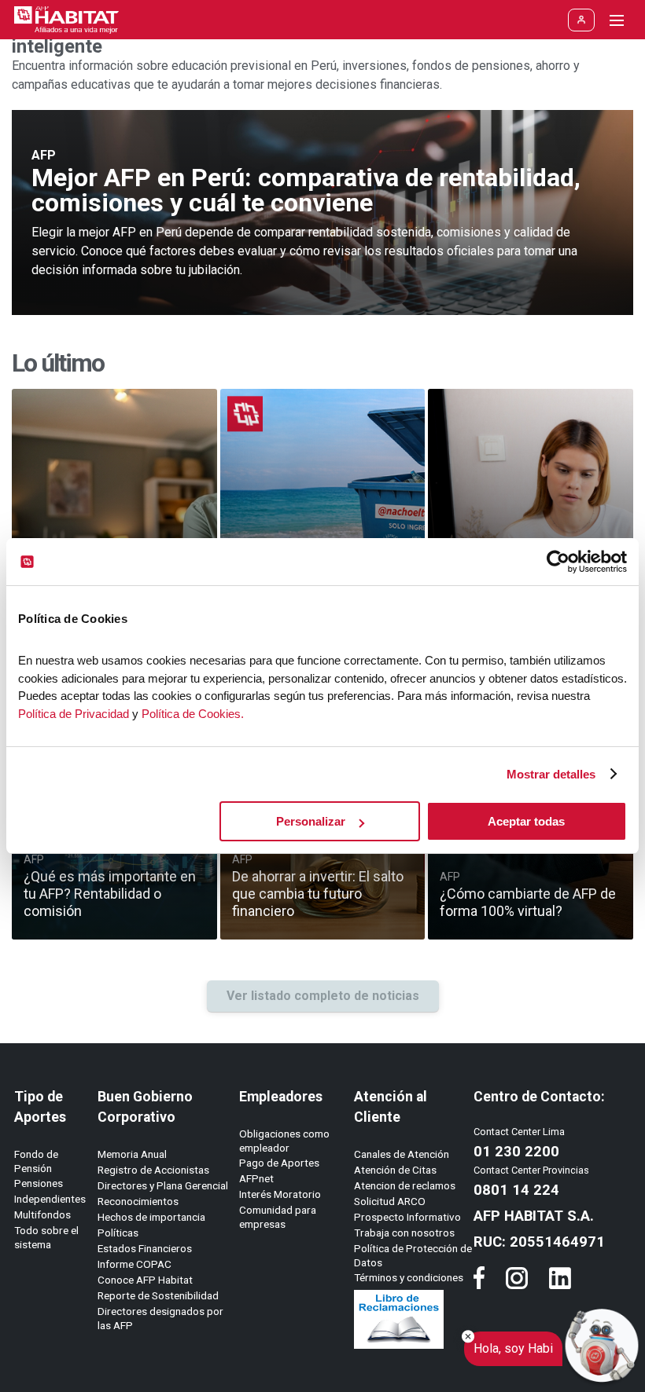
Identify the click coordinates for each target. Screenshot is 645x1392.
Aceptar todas (526, 821)
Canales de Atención (401, 1154)
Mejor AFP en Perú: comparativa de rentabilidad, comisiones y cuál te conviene (305, 190)
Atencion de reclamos (404, 1185)
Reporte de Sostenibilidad (158, 1295)
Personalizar (310, 821)
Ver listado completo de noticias (323, 995)
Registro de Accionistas (153, 1169)
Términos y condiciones (408, 1277)
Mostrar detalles (551, 774)
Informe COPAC (134, 1264)
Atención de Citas (395, 1169)
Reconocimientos (138, 1201)
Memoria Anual (132, 1154)
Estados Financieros (145, 1248)
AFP (43, 155)
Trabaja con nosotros (404, 1232)
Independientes (50, 1198)
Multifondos (42, 1214)
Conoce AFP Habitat (145, 1279)
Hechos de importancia (151, 1217)
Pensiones (38, 1183)
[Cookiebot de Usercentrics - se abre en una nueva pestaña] (558, 561)
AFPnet (256, 1178)
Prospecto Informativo (407, 1217)
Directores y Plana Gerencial (163, 1185)
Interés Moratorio (280, 1194)
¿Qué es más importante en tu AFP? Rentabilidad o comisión (110, 893)
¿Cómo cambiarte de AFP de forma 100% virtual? (528, 902)
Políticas (118, 1232)
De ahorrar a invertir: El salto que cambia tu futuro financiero (318, 893)
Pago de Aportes (279, 1162)
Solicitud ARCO (390, 1201)
